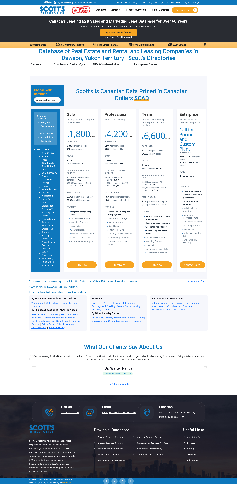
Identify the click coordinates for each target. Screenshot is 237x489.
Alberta (35, 314)
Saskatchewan (38, 327)
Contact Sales (192, 265)
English (186, 2)
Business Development (188, 302)
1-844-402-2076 (123, 2)
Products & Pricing (136, 9)
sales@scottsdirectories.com (119, 412)
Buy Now (82, 265)
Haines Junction (69, 302)
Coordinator (173, 306)
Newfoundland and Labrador (60, 317)
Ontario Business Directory (110, 437)
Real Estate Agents (101, 302)
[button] (204, 365)
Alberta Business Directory (110, 448)
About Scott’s (193, 437)
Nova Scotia (62, 320)
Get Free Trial (183, 10)
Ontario (35, 324)
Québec (70, 324)
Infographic (192, 460)
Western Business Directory (150, 454)
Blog (135, 2)
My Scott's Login (156, 2)
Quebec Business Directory (110, 442)
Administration (160, 302)
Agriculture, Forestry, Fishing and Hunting (113, 317)
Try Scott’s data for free (116, 32)
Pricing (190, 448)
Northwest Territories (42, 320)
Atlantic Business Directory (149, 448)
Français (197, 2)
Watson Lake (52, 302)
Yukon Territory (57, 327)
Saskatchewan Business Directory (152, 442)
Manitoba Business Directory (111, 460)
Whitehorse (37, 302)
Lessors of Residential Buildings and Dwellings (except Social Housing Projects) (116, 306)
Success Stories (174, 2)
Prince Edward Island (53, 324)
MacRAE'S (66, 482)
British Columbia (49, 314)
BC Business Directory (108, 454)
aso (172, 302)
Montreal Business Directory (150, 437)
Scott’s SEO (192, 454)
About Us (101, 9)
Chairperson (158, 306)
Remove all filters (197, 281)
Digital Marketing (160, 9)
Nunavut (75, 320)
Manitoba (66, 314)
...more (36, 306)
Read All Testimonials (117, 383)
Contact (143, 2)
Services (115, 9)
